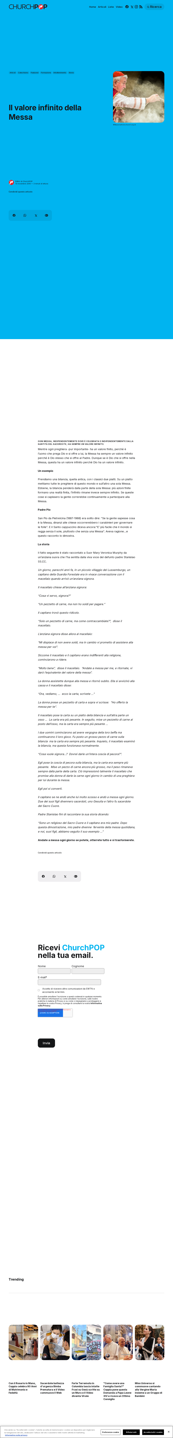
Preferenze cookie (110, 1432)
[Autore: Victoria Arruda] (45, 1356)
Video (119, 6)
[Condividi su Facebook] (14, 215)
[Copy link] (46, 215)
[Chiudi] (169, 1432)
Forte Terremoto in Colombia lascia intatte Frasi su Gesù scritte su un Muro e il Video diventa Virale (86, 1389)
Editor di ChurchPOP (24, 181)
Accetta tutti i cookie (153, 1432)
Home (92, 6)
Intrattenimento (60, 73)
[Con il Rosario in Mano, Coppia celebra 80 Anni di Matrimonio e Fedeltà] (23, 1342)
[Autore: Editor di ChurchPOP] (11, 182)
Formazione (46, 73)
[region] (86, 1432)
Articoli (102, 6)
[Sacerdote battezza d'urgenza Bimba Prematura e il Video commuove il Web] (55, 1342)
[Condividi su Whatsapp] (24, 215)
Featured (34, 73)
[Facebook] (127, 7)
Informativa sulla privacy (16, 1435)
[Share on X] (35, 215)
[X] (131, 7)
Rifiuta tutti (131, 1432)
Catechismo (23, 73)
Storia (71, 73)
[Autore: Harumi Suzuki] (76, 1356)
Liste (111, 6)
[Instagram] (136, 7)
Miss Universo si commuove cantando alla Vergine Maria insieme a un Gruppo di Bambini (148, 1389)
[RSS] (140, 7)
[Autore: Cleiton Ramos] (13, 1356)
